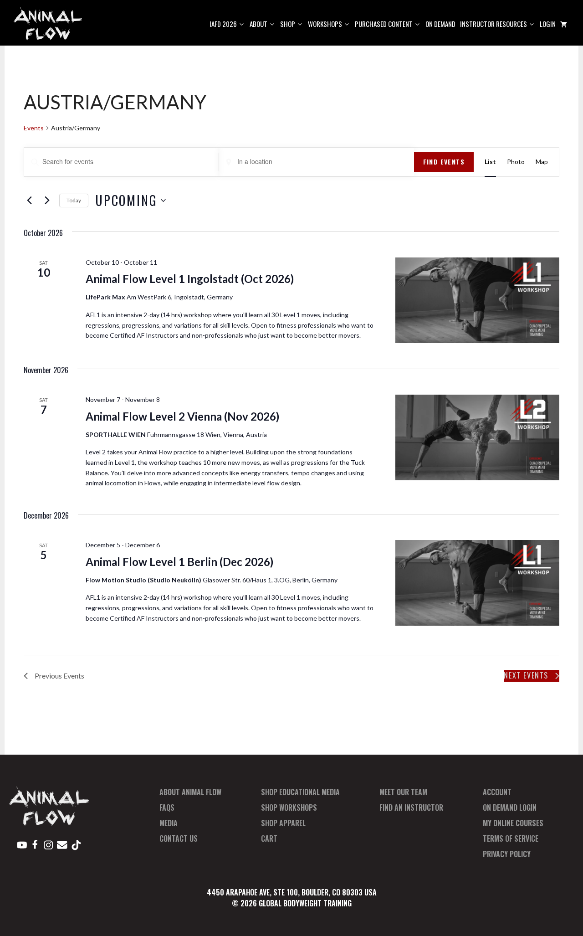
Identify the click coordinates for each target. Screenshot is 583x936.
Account (497, 792)
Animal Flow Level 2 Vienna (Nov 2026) (182, 416)
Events (34, 128)
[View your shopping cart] (563, 24)
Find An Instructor (411, 807)
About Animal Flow (190, 792)
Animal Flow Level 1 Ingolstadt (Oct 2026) (190, 278)
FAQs (166, 807)
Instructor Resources (493, 24)
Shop (287, 24)
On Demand (440, 24)
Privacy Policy (507, 854)
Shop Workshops (289, 807)
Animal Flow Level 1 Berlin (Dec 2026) (179, 561)
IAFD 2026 (223, 24)
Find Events (444, 161)
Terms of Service (510, 838)
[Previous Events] (29, 200)
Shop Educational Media (300, 792)
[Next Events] (46, 200)
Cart (269, 838)
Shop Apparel (283, 823)
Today (73, 200)
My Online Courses (513, 823)
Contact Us (178, 838)
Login (548, 24)
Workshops (325, 24)
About (258, 24)
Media (168, 823)
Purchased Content (384, 24)
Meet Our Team (403, 792)
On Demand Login (510, 807)
